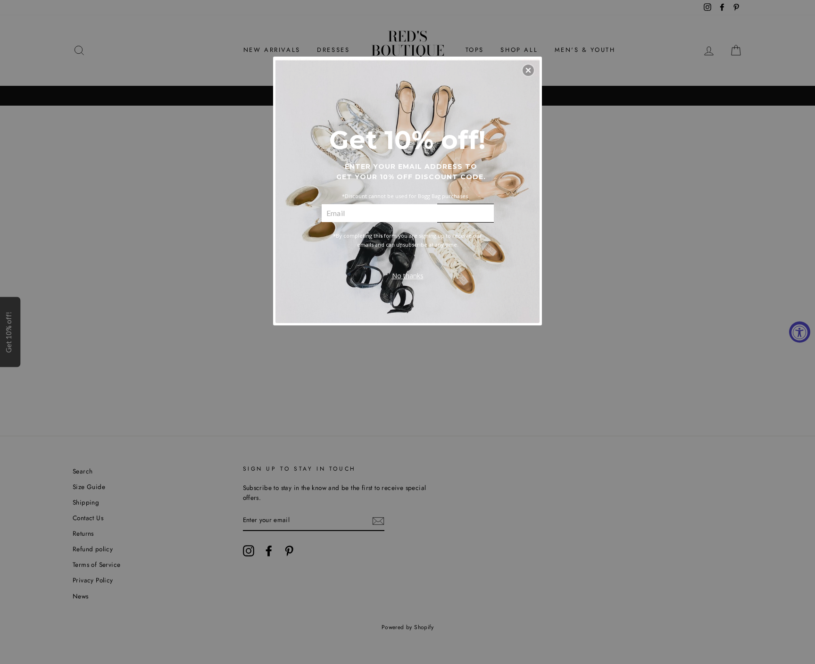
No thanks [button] (408, 275)
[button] (528, 70)
